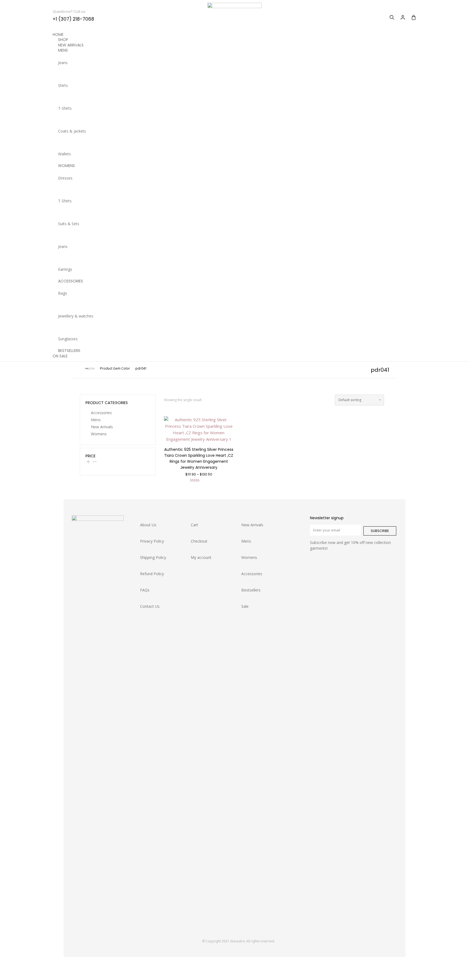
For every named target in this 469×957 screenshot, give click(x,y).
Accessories (101, 412)
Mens (96, 419)
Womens (99, 433)
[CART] (413, 17)
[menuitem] (234, 62)
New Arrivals (102, 426)
